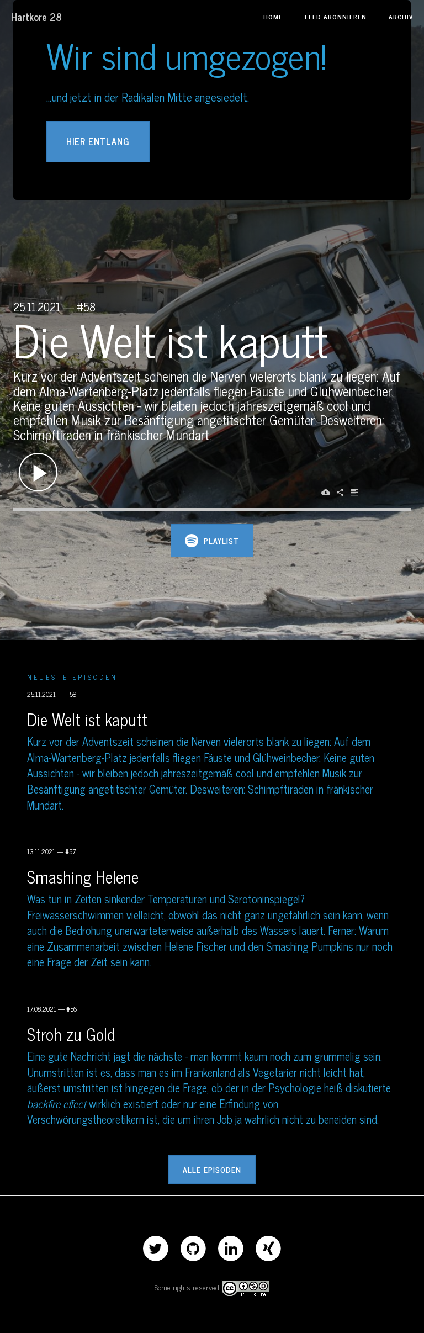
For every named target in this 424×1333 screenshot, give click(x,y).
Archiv (401, 16)
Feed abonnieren (336, 16)
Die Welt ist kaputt (87, 719)
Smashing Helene (83, 876)
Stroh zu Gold (71, 1034)
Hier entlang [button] (98, 141)
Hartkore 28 (36, 16)
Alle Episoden (212, 1169)
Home (273, 16)
